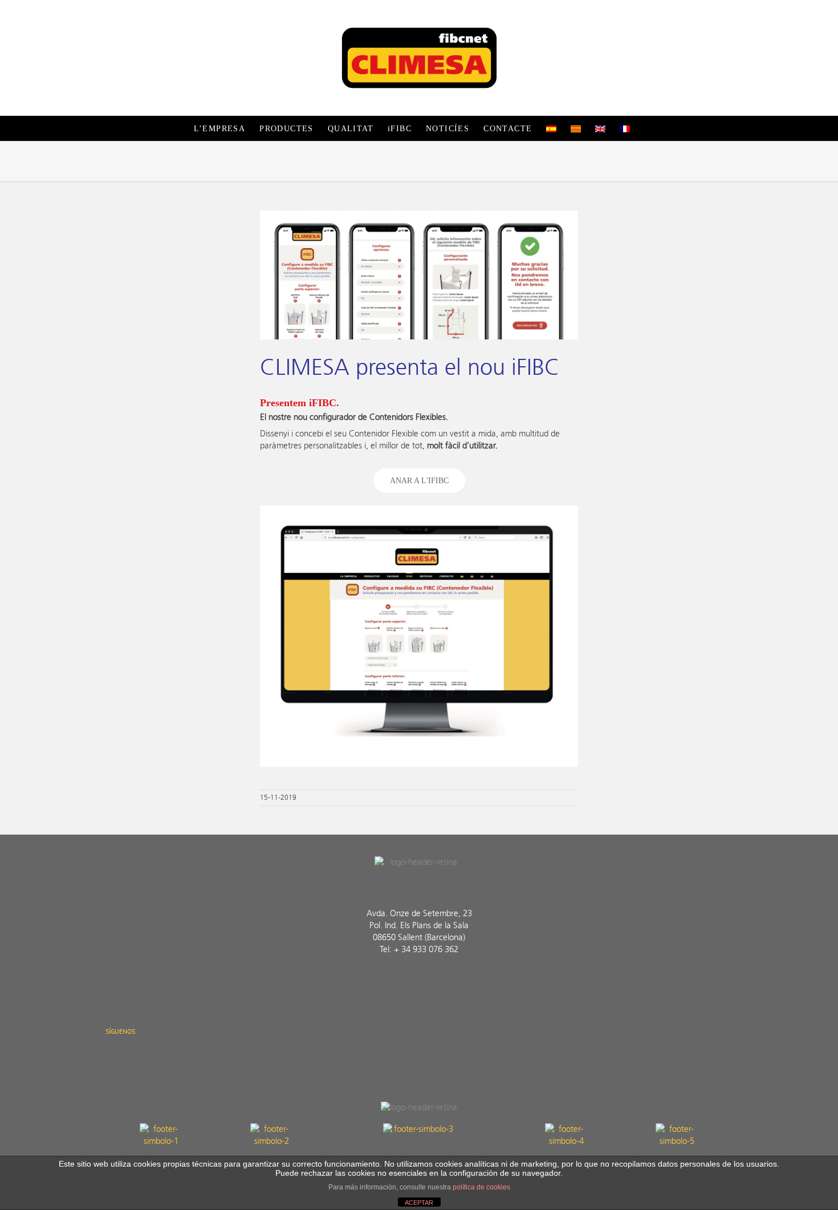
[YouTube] (147, 1059)
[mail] (449, 979)
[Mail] (165, 1059)
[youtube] (429, 979)
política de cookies (481, 1187)
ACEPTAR (419, 1202)
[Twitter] (128, 1059)
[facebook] (388, 979)
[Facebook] (110, 1059)
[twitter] (408, 979)
